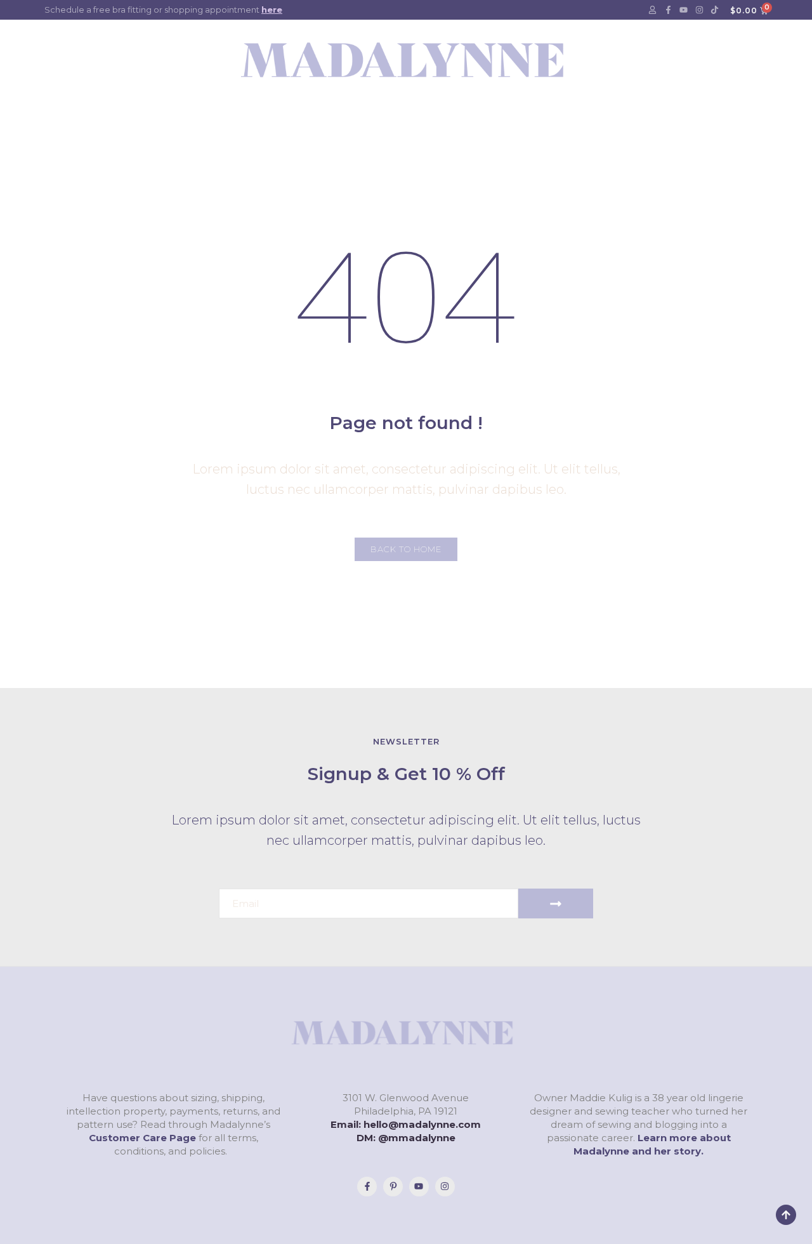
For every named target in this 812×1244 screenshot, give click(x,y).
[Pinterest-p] (393, 1186)
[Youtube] (684, 10)
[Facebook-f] (668, 10)
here (271, 9)
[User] (652, 10)
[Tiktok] (715, 10)
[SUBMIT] (555, 903)
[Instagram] (699, 10)
